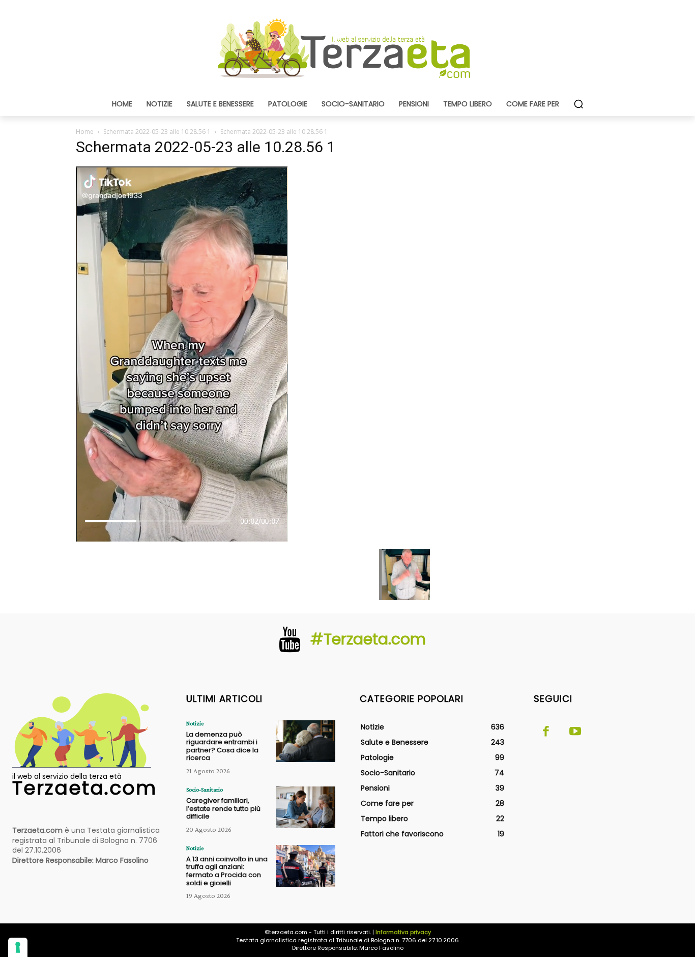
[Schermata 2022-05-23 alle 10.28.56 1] (181, 538)
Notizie (195, 723)
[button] (578, 104)
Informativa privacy (403, 932)
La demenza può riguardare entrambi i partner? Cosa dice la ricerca (222, 746)
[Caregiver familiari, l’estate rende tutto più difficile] (305, 807)
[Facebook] (546, 732)
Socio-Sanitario (204, 789)
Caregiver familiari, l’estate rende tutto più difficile (223, 808)
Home (85, 131)
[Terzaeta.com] (347, 48)
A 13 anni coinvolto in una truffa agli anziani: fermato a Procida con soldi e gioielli (227, 871)
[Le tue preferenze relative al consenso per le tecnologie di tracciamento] (17, 947)
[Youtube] (575, 732)
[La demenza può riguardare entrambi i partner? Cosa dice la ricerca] (305, 741)
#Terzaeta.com (368, 639)
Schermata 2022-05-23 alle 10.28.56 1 (157, 131)
